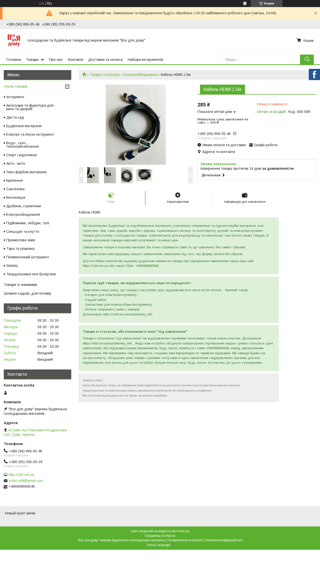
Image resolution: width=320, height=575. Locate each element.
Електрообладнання (140, 75)
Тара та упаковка (20, 249)
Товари (32, 59)
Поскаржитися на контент (185, 540)
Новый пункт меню (20, 513)
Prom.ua (184, 531)
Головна (13, 59)
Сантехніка (15, 189)
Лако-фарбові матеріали (26, 172)
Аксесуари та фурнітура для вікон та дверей (30, 107)
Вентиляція (15, 198)
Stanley (12, 266)
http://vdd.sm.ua (21, 475)
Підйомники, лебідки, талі (27, 223)
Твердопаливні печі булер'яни (31, 274)
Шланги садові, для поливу (28, 293)
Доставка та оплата (105, 59)
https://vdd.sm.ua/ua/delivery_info (107, 343)
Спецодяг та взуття (22, 232)
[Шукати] (307, 59)
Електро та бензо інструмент (30, 134)
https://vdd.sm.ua (95, 266)
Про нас (56, 59)
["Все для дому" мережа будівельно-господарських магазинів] (13, 40)
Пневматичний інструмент (27, 257)
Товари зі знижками (20, 284)
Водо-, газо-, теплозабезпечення (22, 144)
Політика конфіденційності (224, 540)
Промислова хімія (20, 240)
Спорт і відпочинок (21, 155)
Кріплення (14, 180)
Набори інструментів (145, 59)
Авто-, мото (15, 163)
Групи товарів (16, 86)
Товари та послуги (105, 75)
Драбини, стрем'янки (23, 206)
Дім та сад (15, 117)
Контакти (75, 59)
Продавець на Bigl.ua (160, 535)
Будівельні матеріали (24, 126)
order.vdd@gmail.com (26, 481)
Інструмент (15, 97)
